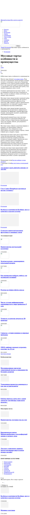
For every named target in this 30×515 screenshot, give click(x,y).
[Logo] (10, 26)
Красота (6, 29)
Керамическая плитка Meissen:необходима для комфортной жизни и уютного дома (14, 434)
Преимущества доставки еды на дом (14, 420)
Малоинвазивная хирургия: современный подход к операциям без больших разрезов (14, 370)
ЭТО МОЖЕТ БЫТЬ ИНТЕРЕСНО (12, 168)
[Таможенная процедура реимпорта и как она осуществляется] (5, 381)
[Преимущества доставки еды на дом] (5, 416)
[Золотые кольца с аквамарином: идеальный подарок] (5, 258)
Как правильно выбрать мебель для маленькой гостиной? (14, 276)
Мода (5, 31)
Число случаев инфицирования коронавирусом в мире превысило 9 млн (14, 304)
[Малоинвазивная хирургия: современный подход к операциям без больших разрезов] (5, 365)
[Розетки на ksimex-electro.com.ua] (5, 286)
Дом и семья (7, 37)
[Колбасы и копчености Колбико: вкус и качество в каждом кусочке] (10, 205)
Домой (2, 47)
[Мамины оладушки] (4, 507)
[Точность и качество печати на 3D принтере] (5, 315)
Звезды (6, 41)
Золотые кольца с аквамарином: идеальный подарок (12, 262)
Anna (2, 67)
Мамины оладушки (8, 510)
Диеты (6, 34)
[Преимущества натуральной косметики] (5, 243)
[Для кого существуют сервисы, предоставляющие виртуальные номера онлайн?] (5, 445)
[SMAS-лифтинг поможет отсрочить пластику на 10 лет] (5, 344)
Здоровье (6, 40)
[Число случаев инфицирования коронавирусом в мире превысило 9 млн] (5, 299)
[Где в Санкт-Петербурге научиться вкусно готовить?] (10, 184)
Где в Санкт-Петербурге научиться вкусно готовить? (13, 189)
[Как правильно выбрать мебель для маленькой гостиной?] (5, 272)
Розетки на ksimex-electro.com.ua (12, 290)
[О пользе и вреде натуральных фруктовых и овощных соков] (10, 226)
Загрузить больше (6, 354)
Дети (5, 38)
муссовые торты (19, 79)
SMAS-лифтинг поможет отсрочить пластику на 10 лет (13, 348)
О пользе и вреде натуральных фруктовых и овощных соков (12, 231)
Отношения (7, 35)
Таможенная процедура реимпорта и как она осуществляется (14, 385)
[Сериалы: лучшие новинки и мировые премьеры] (5, 329)
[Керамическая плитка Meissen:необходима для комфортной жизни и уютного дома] (5, 429)
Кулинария (7, 32)
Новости (6, 43)
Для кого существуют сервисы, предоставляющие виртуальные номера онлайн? (12, 450)
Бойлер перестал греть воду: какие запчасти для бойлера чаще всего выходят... (13, 400)
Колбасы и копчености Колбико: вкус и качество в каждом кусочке (15, 210)
